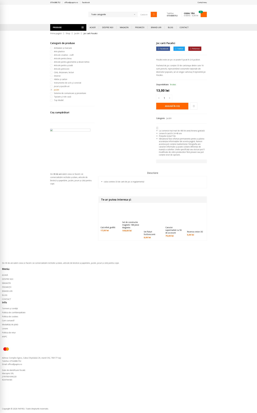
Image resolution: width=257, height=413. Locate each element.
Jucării (76, 33)
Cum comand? (8, 320)
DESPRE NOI (107, 27)
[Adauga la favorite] (193, 106)
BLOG (170, 27)
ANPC (4, 336)
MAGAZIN (124, 27)
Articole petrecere (61, 69)
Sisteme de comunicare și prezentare (70, 93)
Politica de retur (9, 332)
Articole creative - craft (64, 55)
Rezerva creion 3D (195, 231)
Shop (68, 33)
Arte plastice (59, 51)
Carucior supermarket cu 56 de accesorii (173, 230)
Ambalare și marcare (63, 48)
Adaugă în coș (172, 106)
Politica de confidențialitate (13, 312)
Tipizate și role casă (62, 96)
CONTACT (184, 27)
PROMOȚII (139, 27)
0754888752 (172, 15)
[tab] (152, 173)
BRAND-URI (156, 27)
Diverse (57, 76)
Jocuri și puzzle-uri (61, 86)
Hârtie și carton (60, 79)
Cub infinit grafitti (108, 227)
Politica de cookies (10, 316)
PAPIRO (21, 408)
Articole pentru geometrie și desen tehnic (72, 62)
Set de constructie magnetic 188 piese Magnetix (130, 225)
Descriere (152, 172)
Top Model (58, 100)
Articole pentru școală (63, 65)
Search (154, 14)
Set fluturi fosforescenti (149, 233)
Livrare (5, 328)
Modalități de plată (10, 324)
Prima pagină (56, 33)
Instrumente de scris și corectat (67, 82)
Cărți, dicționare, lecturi (64, 72)
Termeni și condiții (10, 308)
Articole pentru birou (63, 58)
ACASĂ (93, 27)
